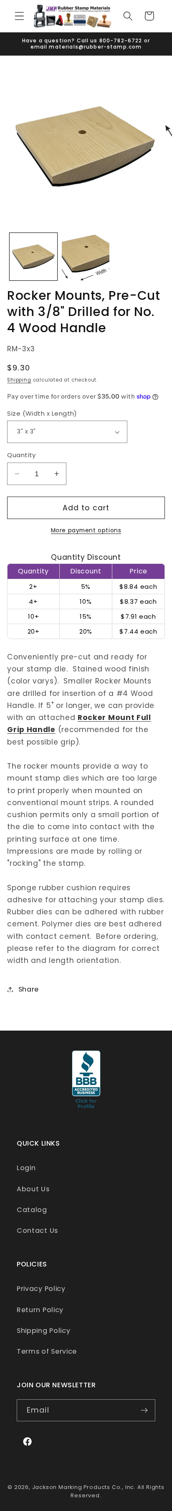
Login (26, 1168)
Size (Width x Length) (42, 413)
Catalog (32, 1210)
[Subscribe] (144, 1410)
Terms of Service (47, 1351)
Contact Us (37, 1230)
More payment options (86, 530)
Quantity (21, 455)
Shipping (19, 380)
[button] (19, 16)
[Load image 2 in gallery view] (85, 256)
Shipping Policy (43, 1330)
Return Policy (40, 1310)
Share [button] (28, 989)
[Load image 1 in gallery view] (33, 256)
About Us (33, 1189)
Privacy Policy (41, 1288)
